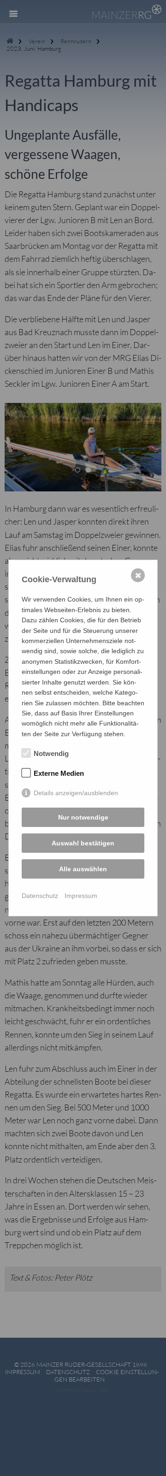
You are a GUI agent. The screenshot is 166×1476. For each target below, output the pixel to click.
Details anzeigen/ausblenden (76, 793)
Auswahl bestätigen (83, 843)
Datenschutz (40, 895)
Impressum (81, 895)
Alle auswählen (83, 869)
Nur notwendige (83, 817)
